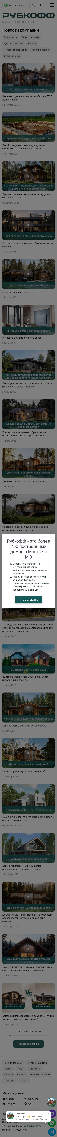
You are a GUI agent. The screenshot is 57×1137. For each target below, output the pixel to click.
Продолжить (28, 599)
